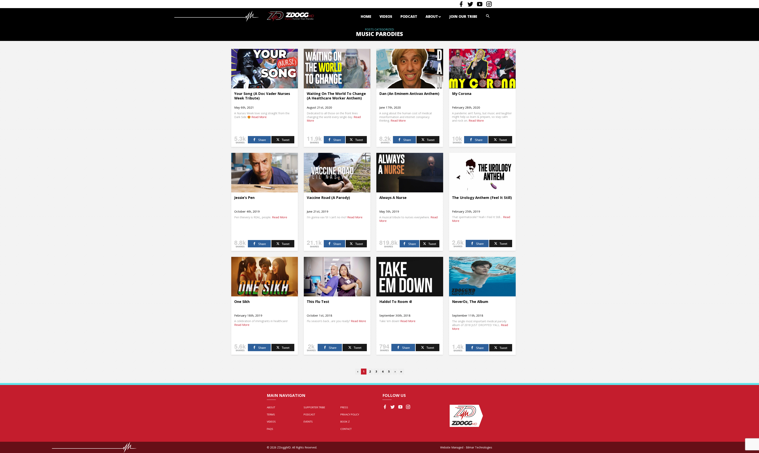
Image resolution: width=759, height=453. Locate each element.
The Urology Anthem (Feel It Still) (482, 197)
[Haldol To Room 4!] (409, 276)
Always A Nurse (393, 197)
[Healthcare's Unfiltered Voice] (290, 16)
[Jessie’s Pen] (264, 172)
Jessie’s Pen (244, 197)
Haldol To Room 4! (395, 301)
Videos (386, 16)
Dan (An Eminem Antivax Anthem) (409, 93)
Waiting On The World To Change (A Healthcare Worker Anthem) (336, 95)
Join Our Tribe (463, 16)
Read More (259, 117)
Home (366, 16)
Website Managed (451, 447)
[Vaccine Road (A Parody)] (337, 172)
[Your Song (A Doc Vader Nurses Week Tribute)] (264, 68)
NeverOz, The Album (470, 301)
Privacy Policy (349, 414)
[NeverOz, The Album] (482, 276)
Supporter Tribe (314, 407)
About (432, 16)
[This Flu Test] (337, 276)
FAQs (270, 429)
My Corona (461, 93)
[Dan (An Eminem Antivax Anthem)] (409, 68)
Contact (346, 429)
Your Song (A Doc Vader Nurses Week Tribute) (262, 95)
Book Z (345, 421)
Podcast (408, 16)
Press (344, 407)
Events (308, 421)
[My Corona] (482, 68)
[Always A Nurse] (409, 172)
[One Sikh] (264, 276)
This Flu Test (318, 301)
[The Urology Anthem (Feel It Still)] (482, 172)
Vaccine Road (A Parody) (328, 197)
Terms (271, 414)
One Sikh (242, 301)
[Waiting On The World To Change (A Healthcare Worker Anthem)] (337, 68)
